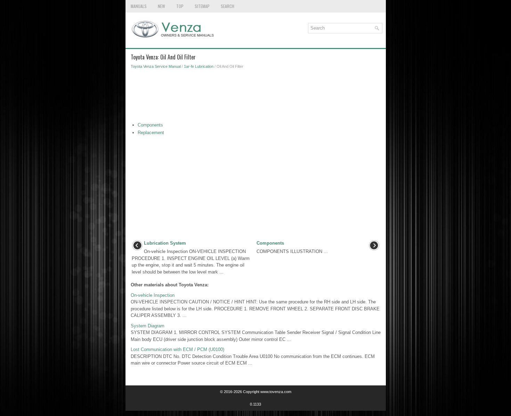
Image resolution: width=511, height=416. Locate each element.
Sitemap (202, 6)
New (161, 6)
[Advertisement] (256, 97)
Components (150, 125)
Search (227, 6)
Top (180, 6)
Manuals (139, 6)
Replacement (151, 132)
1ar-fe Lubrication (198, 66)
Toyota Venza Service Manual (156, 66)
